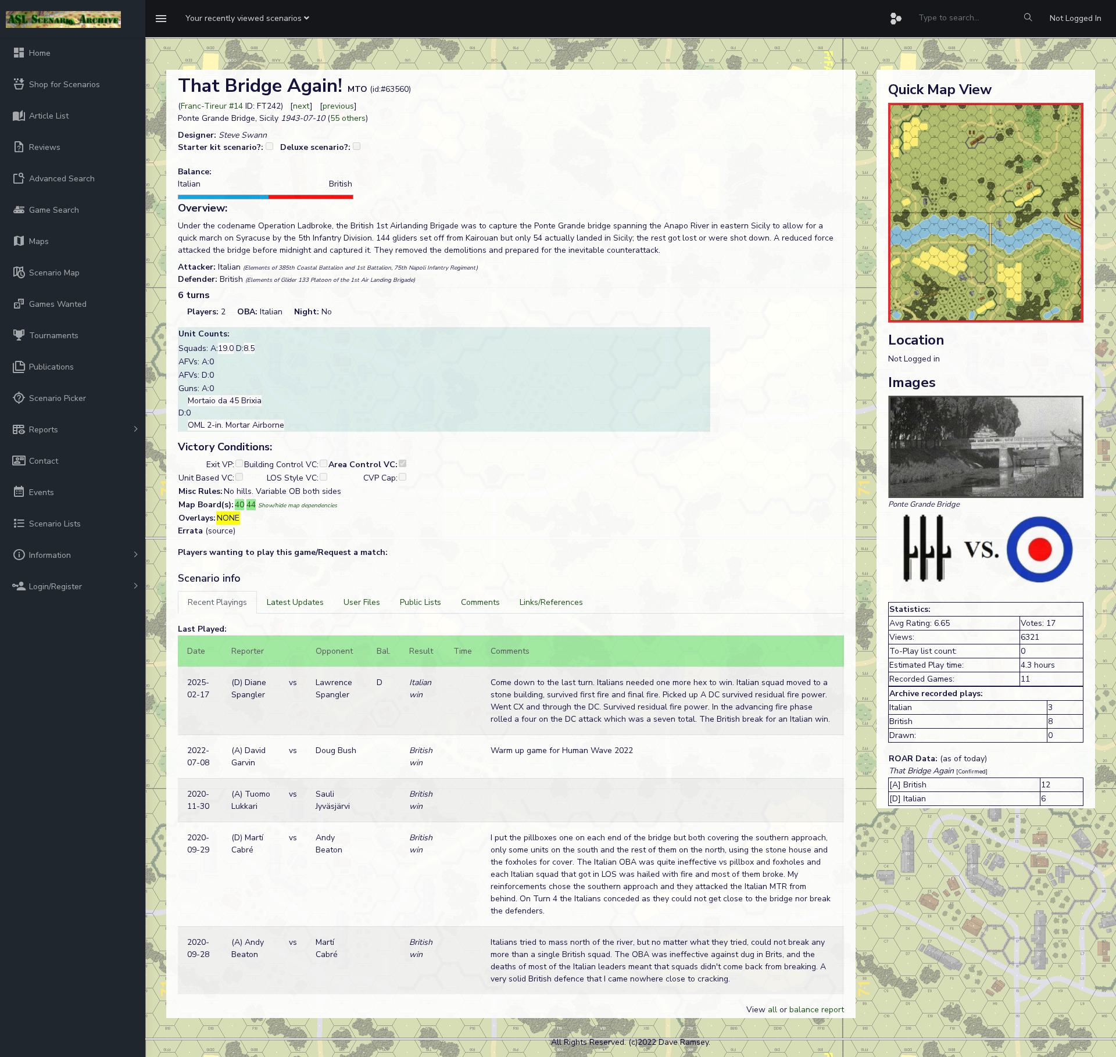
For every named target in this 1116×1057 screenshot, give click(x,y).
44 (251, 504)
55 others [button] (348, 118)
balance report (816, 1009)
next (301, 106)
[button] (247, 18)
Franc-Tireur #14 (212, 106)
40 (239, 504)
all (772, 1009)
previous (338, 106)
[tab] (217, 602)
